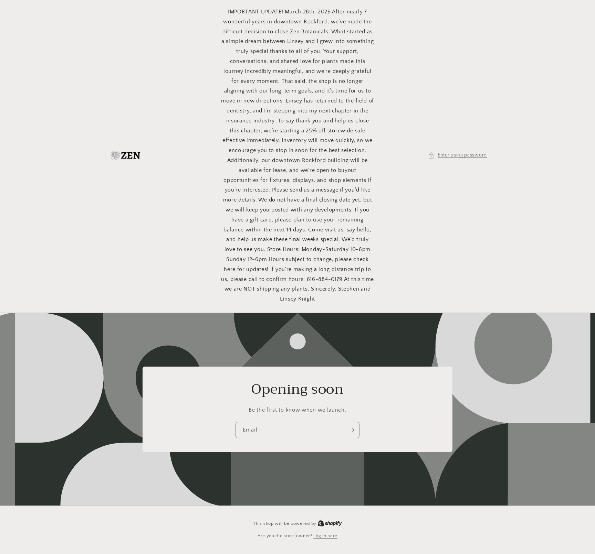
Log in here (325, 535)
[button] (457, 155)
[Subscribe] (351, 430)
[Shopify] (330, 523)
